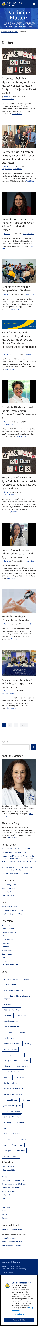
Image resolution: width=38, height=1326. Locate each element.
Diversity (27, 1044)
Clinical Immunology (11, 1021)
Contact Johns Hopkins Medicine (13, 1184)
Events (26, 1060)
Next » (24, 725)
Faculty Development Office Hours (14, 914)
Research (5, 961)
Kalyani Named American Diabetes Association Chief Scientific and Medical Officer (18, 224)
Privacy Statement (8, 1238)
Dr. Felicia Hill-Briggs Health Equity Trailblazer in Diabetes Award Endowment (19, 410)
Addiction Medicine (11, 979)
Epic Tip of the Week (11, 1060)
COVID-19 (21, 1032)
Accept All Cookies (19, 1320)
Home (4, 1177)
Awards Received (10, 985)
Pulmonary (22, 1139)
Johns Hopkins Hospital (12, 1111)
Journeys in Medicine (11, 1117)
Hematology (20, 1077)
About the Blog (7, 892)
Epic (21, 1055)
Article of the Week (8, 99)
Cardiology (8, 1015)
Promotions (8, 1139)
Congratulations (7, 169)
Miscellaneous (7, 950)
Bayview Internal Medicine (13, 990)
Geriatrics (7, 1077)
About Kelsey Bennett (9, 885)
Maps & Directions (8, 1191)
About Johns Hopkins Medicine (13, 1180)
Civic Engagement (8, 424)
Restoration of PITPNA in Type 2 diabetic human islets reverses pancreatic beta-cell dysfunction (19, 483)
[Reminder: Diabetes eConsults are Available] (19, 601)
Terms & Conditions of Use (11, 1242)
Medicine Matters (19, 15)
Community (8, 1032)
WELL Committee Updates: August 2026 (16, 849)
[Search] (33, 747)
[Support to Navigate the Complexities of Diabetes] (19, 271)
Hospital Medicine (10, 1083)
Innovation (27, 1100)
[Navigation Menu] (34, 4)
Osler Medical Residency (12, 1134)
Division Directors (10, 1049)
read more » (12, 838)
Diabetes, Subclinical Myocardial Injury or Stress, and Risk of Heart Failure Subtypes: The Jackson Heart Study (19, 85)
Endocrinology (9, 1055)
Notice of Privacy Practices (11, 1229)
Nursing (6, 1128)
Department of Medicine (10, 907)
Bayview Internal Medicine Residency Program (17, 997)
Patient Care (17, 169)
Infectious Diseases (11, 1100)
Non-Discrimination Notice (11, 1245)
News (4, 1214)
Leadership (6, 947)
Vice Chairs (21, 1151)
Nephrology (21, 1122)
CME (3, 936)
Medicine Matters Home (9, 32)
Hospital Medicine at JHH (13, 1094)
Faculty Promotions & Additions (13, 852)
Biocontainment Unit (11, 1010)
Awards (26, 979)
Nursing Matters (7, 954)
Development (8, 1038)
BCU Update (8, 1004)
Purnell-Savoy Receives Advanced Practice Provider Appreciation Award (18, 553)
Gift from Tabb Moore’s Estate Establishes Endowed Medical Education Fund (17, 868)
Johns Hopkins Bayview (12, 1105)
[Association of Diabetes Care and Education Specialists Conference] (19, 663)
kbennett (7, 97)
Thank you (7, 1151)
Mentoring (7, 1122)
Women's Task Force (11, 1156)
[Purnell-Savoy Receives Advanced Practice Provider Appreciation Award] (19, 534)
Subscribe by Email (8, 895)
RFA (5, 1145)
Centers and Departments (11, 1188)
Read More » (17, 114)
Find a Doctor (6, 1195)
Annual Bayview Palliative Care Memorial (16, 873)
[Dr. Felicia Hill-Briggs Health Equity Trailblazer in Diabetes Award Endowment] (19, 391)
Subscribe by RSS (8, 1170)
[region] (19, 1300)
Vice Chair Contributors (10, 965)
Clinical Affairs (22, 1015)
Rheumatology (17, 1145)
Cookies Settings (19, 1314)
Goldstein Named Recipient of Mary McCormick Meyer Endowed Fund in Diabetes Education (18, 157)
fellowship (7, 1066)
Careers (4, 1218)
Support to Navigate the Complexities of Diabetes (16, 288)
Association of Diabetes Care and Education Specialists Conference (19, 683)
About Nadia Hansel (9, 888)
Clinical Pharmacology (12, 1027)
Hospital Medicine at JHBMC (14, 1089)
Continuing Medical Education (12, 910)
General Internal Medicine (13, 1072)
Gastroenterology (23, 1066)
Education (5, 693)
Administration (7, 925)
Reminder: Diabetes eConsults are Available (16, 618)
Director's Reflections (11, 1044)
